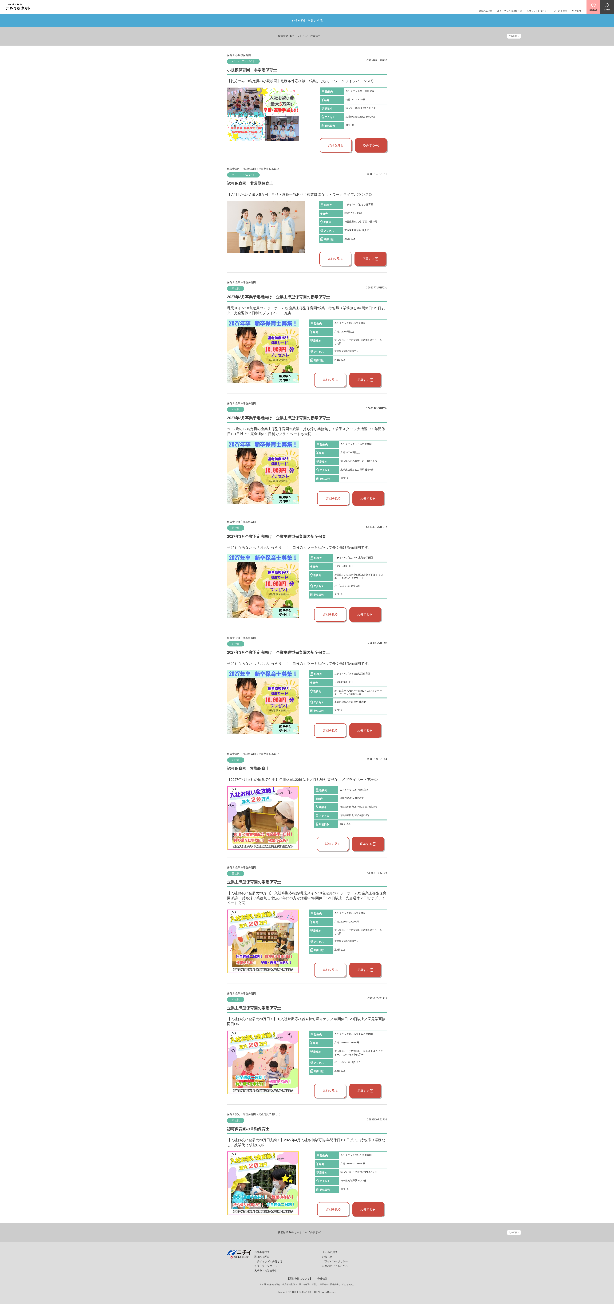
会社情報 (322, 1278)
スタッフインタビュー (538, 11)
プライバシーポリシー (335, 1261)
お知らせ (327, 1256)
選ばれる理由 (485, 11)
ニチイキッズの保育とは (509, 11)
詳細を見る (335, 145)
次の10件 (513, 36)
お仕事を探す (262, 1252)
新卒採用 (576, 11)
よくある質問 (560, 11)
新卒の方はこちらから (335, 1266)
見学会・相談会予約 (265, 1270)
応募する (369, 145)
